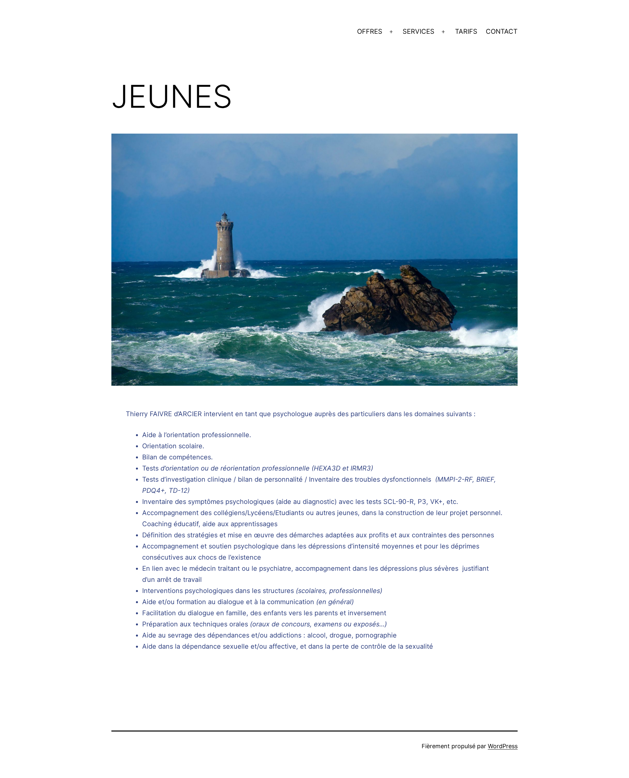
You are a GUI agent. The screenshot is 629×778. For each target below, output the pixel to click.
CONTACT (502, 31)
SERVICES (418, 31)
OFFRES (369, 31)
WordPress (503, 746)
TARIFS (466, 31)
